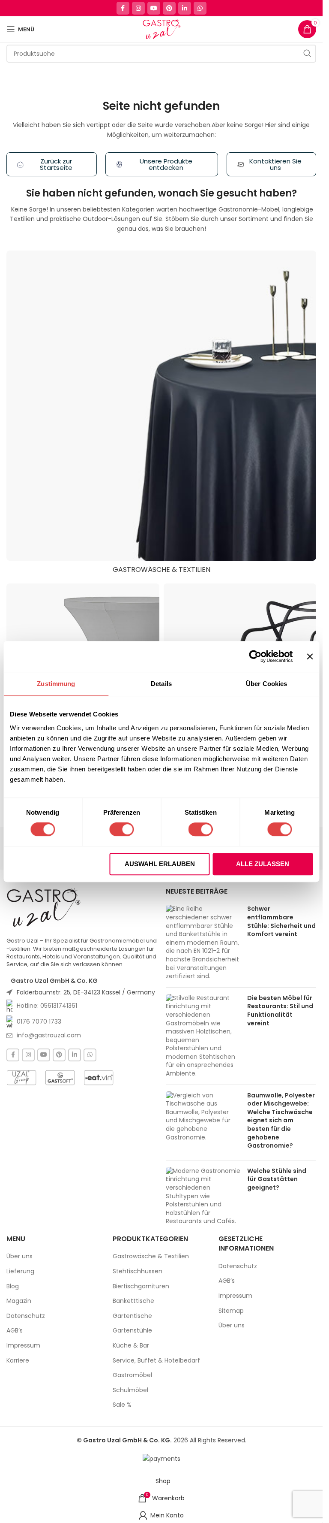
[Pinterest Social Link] (169, 8)
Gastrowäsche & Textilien (151, 1256)
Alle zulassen (262, 863)
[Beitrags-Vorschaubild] (203, 942)
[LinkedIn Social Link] (184, 8)
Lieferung (20, 1271)
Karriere (17, 1361)
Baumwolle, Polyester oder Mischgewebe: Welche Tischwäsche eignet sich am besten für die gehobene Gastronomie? (281, 1120)
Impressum (23, 1346)
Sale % (122, 1405)
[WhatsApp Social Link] (200, 8)
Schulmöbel (130, 1390)
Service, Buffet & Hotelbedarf (156, 1361)
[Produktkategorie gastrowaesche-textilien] (161, 415)
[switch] (121, 829)
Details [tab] (161, 683)
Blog (12, 1286)
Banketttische (133, 1301)
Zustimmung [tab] (56, 683)
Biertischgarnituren (141, 1286)
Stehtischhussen (137, 1271)
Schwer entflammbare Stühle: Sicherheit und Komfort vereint (281, 921)
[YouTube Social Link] (153, 8)
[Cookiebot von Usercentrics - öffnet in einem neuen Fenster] (255, 656)
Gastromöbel (132, 1375)
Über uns (19, 1256)
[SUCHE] (307, 54)
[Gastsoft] (60, 1077)
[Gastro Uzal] (43, 907)
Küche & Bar (131, 1346)
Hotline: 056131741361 (47, 1005)
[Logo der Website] (161, 28)
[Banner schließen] (310, 656)
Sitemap (231, 1311)
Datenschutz (25, 1316)
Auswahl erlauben (160, 863)
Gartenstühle (132, 1331)
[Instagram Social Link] (138, 8)
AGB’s (14, 1331)
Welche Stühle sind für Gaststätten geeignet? (276, 1179)
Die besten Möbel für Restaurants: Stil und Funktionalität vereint (280, 1010)
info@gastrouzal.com (49, 1035)
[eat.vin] (99, 1077)
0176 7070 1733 (39, 1021)
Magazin (18, 1301)
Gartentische (132, 1316)
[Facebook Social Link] (123, 8)
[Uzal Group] (21, 1077)
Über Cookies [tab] (266, 683)
